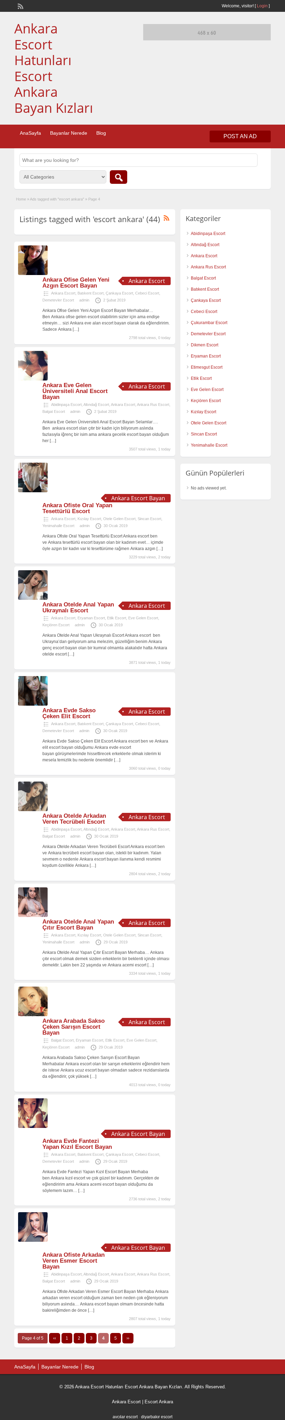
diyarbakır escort (156, 1416)
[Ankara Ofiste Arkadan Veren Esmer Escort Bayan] (33, 1240)
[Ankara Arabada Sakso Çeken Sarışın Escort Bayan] (33, 1014)
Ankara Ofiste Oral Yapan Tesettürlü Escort (77, 508)
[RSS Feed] (20, 5)
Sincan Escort (149, 519)
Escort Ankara (159, 1401)
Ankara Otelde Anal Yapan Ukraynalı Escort (78, 607)
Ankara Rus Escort (153, 404)
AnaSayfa (30, 133)
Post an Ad (240, 136)
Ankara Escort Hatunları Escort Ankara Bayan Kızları (53, 68)
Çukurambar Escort (209, 322)
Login (262, 5)
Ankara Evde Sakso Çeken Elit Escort (69, 713)
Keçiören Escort (56, 625)
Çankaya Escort (119, 293)
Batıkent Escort (91, 293)
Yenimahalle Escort (58, 526)
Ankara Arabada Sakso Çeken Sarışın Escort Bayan (73, 1027)
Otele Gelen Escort (119, 519)
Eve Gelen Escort (143, 618)
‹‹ (54, 1338)
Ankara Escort (63, 293)
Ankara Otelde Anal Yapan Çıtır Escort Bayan (78, 924)
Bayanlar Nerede (68, 133)
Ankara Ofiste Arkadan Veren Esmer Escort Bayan (73, 1261)
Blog (101, 133)
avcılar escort (125, 1416)
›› (128, 1338)
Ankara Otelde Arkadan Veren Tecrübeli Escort (74, 819)
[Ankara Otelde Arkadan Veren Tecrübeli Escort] (33, 809)
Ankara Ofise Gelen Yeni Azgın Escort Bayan (75, 282)
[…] (76, 329)
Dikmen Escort (204, 345)
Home (21, 199)
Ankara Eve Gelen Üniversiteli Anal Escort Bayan (75, 391)
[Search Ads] (118, 177)
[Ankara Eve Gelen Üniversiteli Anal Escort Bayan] (33, 379)
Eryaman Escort (91, 618)
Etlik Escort (116, 618)
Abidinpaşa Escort (66, 404)
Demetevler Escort (58, 300)
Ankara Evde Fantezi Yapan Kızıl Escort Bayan (77, 1144)
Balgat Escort (53, 411)
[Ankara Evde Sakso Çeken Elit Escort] (33, 704)
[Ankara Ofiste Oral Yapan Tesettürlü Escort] (33, 490)
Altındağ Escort (96, 404)
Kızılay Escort (89, 519)
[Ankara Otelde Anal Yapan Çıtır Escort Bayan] (33, 915)
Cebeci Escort (147, 293)
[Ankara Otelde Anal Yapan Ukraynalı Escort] (33, 598)
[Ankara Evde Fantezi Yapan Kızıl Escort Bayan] (33, 1126)
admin (84, 300)
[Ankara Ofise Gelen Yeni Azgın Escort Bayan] (33, 273)
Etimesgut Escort (206, 367)
